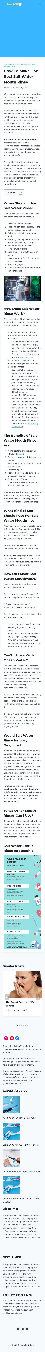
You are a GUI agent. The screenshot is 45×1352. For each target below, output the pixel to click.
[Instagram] (22, 1329)
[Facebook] (18, 1329)
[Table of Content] (20, 193)
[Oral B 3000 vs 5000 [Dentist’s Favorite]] (11, 1131)
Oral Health (13, 64)
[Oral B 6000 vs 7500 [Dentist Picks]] (11, 1104)
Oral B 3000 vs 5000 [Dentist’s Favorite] (21, 1145)
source (20, 454)
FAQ (5, 64)
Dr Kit (8, 88)
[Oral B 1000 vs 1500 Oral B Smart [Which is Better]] (11, 1185)
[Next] (38, 997)
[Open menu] (40, 4)
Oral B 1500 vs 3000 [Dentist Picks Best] (22, 1171)
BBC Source (26, 357)
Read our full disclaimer (29, 1237)
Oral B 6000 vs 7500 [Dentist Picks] (19, 1118)
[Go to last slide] (7, 997)
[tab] (17, 1025)
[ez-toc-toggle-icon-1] (19, 193)
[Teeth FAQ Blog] (14, 4)
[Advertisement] (22, 33)
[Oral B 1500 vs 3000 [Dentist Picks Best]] (11, 1158)
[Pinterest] (27, 1329)
